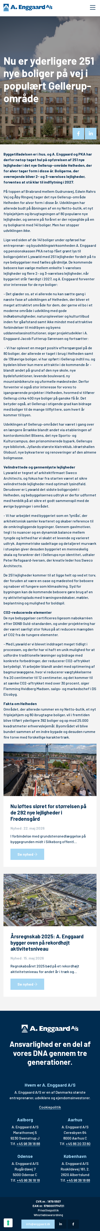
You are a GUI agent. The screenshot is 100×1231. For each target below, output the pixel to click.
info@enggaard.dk (38, 1224)
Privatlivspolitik (48, 1210)
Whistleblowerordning (48, 1215)
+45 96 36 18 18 (28, 1180)
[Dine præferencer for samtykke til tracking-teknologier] (8, 1222)
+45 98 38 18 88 (28, 1143)
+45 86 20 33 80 (78, 1143)
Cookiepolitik (50, 1107)
